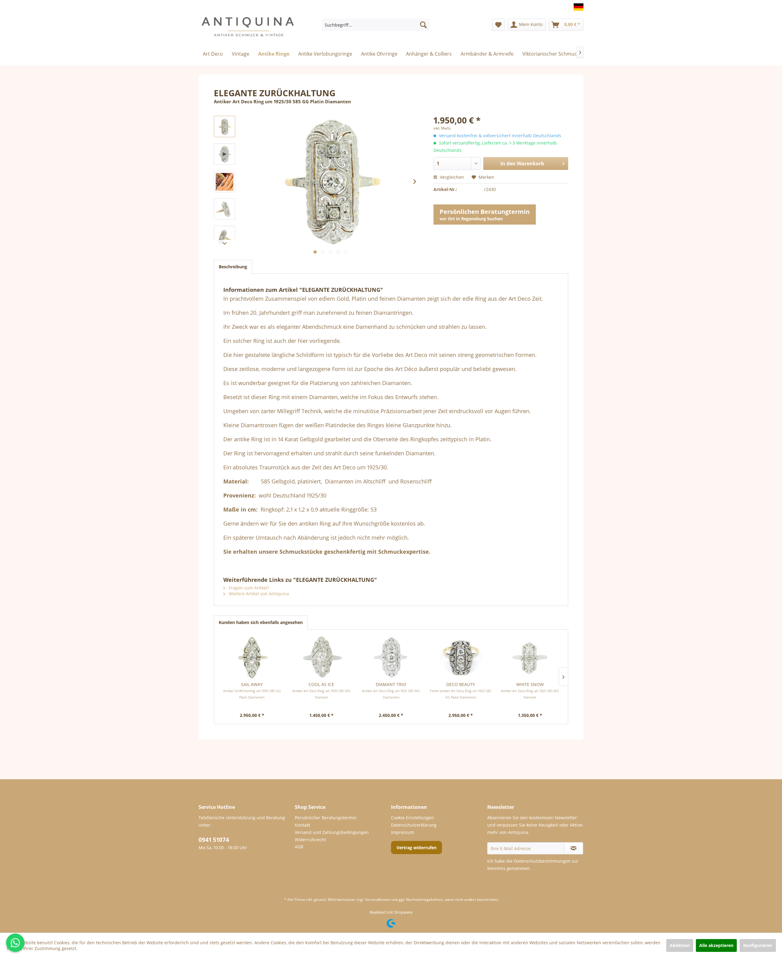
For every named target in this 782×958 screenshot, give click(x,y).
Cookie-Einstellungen (412, 817)
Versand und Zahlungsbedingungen (332, 832)
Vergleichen (451, 177)
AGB (299, 847)
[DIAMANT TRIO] (391, 657)
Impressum (402, 832)
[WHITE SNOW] (530, 657)
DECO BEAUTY (460, 690)
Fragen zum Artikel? (248, 588)
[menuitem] (376, 25)
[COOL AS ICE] (321, 657)
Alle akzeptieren (716, 945)
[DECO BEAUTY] (460, 657)
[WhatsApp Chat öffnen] (15, 943)
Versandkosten (377, 899)
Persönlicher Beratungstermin (325, 817)
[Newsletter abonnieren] (573, 848)
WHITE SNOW (530, 690)
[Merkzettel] (498, 25)
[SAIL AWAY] (252, 657)
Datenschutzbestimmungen (542, 861)
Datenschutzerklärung (414, 825)
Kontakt (302, 825)
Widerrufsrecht (310, 839)
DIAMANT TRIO (391, 690)
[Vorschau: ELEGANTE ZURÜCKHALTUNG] (224, 126)
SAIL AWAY (252, 690)
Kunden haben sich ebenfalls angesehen (261, 622)
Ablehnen (680, 945)
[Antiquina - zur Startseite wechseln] (248, 29)
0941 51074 (214, 840)
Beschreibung (233, 267)
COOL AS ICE (321, 690)
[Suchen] (423, 25)
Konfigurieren (757, 945)
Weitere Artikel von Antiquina (258, 593)
